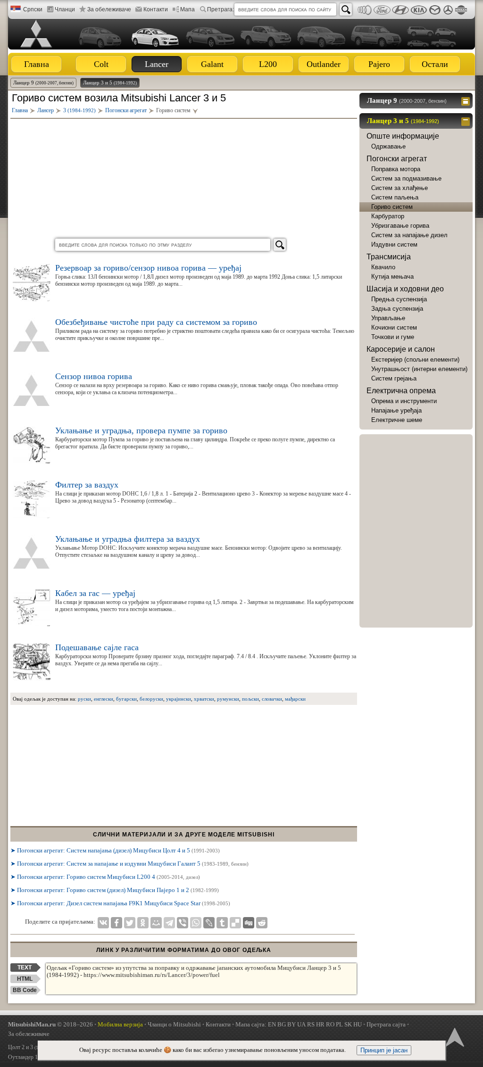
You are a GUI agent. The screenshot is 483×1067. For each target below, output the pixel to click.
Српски (32, 9)
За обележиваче (109, 9)
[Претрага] (346, 9)
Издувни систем (394, 244)
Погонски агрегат (396, 159)
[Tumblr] (222, 922)
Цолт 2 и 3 (33, 1047)
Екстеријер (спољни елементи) (415, 359)
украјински (178, 699)
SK (348, 1024)
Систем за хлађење (399, 187)
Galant (212, 64)
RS (311, 1024)
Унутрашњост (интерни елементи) (419, 368)
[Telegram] (169, 922)
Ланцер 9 (43, 82)
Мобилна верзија (120, 1024)
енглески (103, 699)
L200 (268, 64)
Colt (101, 64)
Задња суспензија (397, 308)
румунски (228, 699)
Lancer (156, 64)
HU (357, 1024)
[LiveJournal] (209, 922)
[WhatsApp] (195, 922)
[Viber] (182, 922)
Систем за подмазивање (406, 178)
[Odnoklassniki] (143, 922)
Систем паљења (394, 197)
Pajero (379, 64)
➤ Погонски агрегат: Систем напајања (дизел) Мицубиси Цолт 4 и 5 (115, 850)
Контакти (155, 9)
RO (330, 1024)
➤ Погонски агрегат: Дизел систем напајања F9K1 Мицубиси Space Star (120, 903)
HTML (25, 979)
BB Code (25, 990)
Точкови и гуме (392, 336)
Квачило (383, 267)
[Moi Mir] (156, 922)
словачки (272, 699)
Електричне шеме (396, 419)
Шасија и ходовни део (405, 289)
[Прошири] (466, 100)
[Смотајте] (466, 120)
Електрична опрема (401, 391)
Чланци (65, 9)
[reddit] (261, 922)
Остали (435, 64)
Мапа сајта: (250, 1024)
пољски (250, 699)
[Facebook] (116, 922)
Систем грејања (393, 378)
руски (84, 699)
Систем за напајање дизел (409, 235)
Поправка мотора (395, 169)
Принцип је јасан (384, 1050)
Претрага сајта (386, 1024)
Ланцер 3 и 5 (110, 82)
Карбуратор (387, 216)
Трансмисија (388, 257)
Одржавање (388, 146)
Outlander (324, 64)
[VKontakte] (103, 922)
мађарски (295, 699)
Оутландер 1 (35, 1057)
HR (320, 1024)
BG (281, 1024)
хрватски (204, 699)
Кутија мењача (392, 276)
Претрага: (220, 9)
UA (301, 1024)
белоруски (151, 699)
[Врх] (454, 1036)
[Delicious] (235, 922)
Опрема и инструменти (404, 401)
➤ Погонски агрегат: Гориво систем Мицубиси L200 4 (105, 876)
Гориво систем (392, 206)
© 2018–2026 (50, 1024)
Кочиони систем (394, 327)
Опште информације (402, 136)
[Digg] (248, 922)
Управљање (388, 318)
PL (339, 1024)
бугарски (126, 699)
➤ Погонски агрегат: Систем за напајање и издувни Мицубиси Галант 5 (129, 863)
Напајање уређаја (396, 410)
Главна (36, 64)
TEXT (24, 967)
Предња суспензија (399, 299)
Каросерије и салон (400, 349)
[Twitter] (129, 922)
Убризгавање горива (400, 225)
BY (291, 1024)
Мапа (187, 9)
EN (272, 1024)
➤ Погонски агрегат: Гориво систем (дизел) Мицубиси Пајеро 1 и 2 (114, 889)
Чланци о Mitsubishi (174, 1024)
